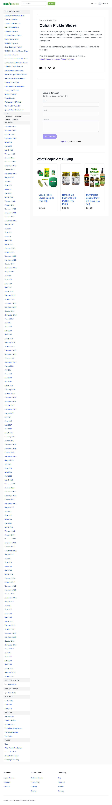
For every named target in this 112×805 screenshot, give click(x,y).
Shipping (34, 786)
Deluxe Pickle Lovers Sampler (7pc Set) (46, 198)
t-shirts (8, 119)
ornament (18, 116)
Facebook (61, 782)
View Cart (7, 782)
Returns (33, 791)
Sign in (63, 141)
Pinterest (61, 786)
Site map (61, 791)
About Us (7, 786)
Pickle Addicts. (18, 800)
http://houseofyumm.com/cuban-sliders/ (56, 59)
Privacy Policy (35, 782)
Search (51, 3)
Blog (59, 778)
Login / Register (9, 778)
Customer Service (37, 778)
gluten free (9, 116)
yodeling (15, 119)
